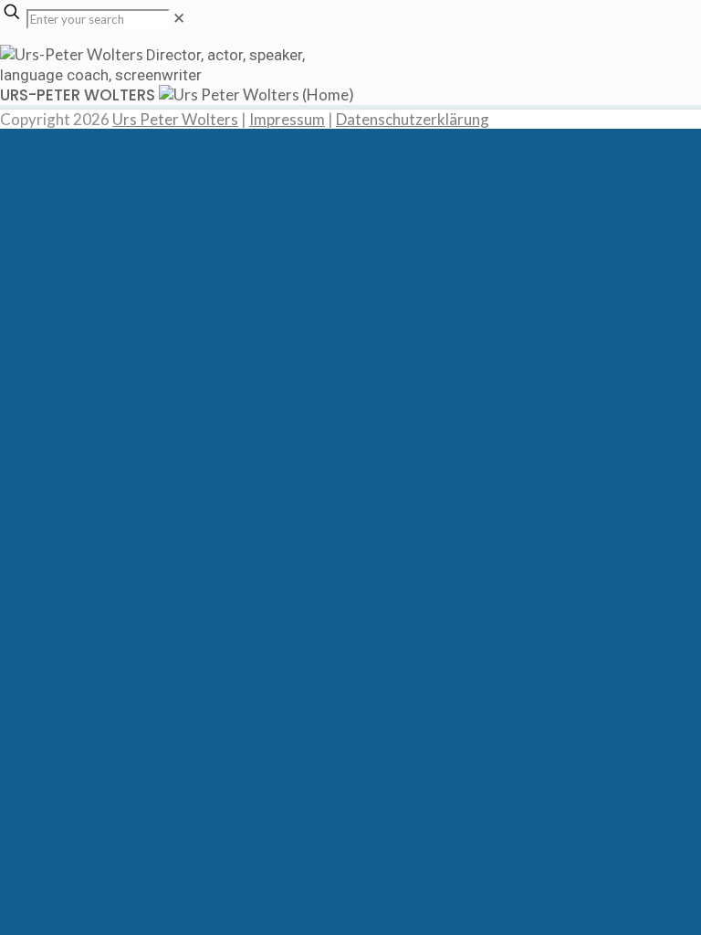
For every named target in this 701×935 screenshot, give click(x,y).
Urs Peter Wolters (175, 119)
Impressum (287, 119)
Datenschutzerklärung (412, 119)
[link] (179, 17)
